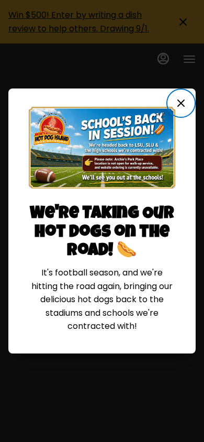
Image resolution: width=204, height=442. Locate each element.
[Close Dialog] (181, 103)
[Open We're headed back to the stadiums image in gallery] (163, 117)
